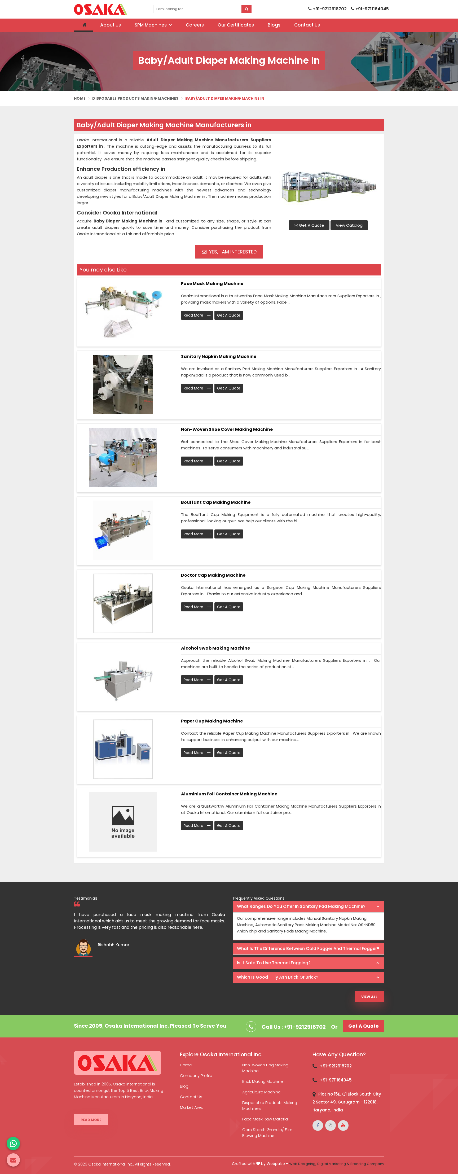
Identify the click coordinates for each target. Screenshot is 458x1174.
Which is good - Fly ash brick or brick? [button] (277, 977)
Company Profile (196, 1075)
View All (369, 996)
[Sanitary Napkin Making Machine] (123, 384)
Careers (195, 25)
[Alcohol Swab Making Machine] (123, 676)
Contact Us (307, 25)
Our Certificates (236, 25)
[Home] (83, 25)
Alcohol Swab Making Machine (215, 648)
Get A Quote (311, 225)
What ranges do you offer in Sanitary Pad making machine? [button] (301, 906)
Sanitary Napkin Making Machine (218, 356)
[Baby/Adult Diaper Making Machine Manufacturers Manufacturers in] (328, 176)
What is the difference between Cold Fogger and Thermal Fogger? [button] (308, 948)
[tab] (308, 907)
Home (80, 98)
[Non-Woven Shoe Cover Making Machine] (123, 457)
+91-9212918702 (330, 9)
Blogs (274, 25)
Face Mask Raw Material (265, 1119)
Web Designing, (302, 1163)
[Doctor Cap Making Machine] (123, 603)
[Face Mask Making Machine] (123, 311)
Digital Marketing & (333, 1163)
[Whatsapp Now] (13, 1143)
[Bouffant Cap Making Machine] (123, 530)
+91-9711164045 (371, 9)
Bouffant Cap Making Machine (215, 502)
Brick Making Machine (262, 1081)
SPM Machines (151, 25)
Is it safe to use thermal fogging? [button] (274, 963)
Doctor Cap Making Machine (213, 575)
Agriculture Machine (261, 1092)
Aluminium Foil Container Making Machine (229, 794)
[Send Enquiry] (13, 1160)
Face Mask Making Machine (212, 284)
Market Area (192, 1107)
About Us (110, 25)
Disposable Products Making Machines (135, 98)
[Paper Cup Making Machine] (123, 749)
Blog (184, 1086)
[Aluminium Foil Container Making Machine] (123, 822)
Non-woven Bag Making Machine (265, 1068)
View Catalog (349, 225)
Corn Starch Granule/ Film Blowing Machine (267, 1132)
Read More (194, 315)
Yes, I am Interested (232, 251)
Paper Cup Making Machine (212, 721)
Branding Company (367, 1163)
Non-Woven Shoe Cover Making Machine (227, 429)
